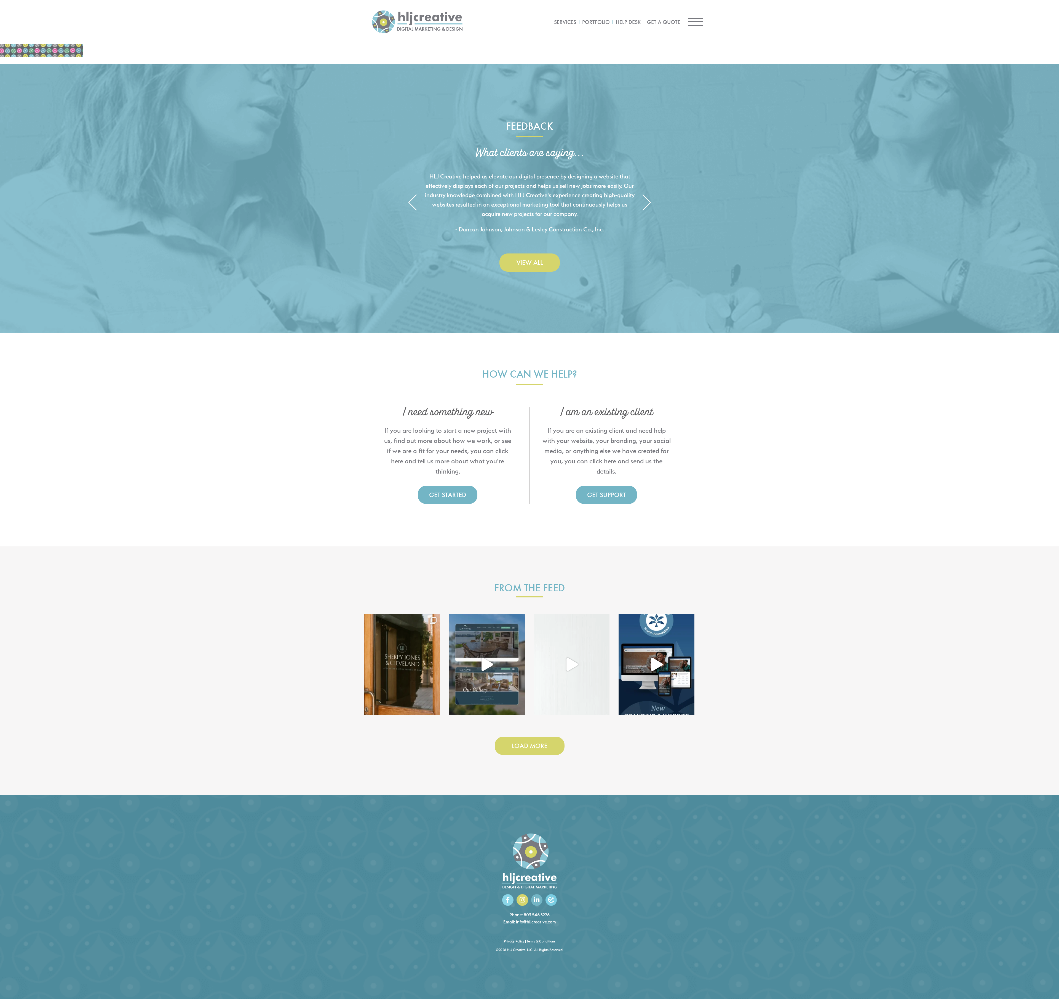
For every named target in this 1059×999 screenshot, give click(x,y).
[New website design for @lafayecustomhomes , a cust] (487, 664)
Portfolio (596, 22)
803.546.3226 (537, 914)
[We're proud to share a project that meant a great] (656, 664)
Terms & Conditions (541, 941)
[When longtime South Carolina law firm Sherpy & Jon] (402, 664)
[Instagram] (522, 899)
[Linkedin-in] (536, 899)
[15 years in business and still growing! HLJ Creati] (571, 664)
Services (565, 22)
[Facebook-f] (508, 899)
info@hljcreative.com (536, 922)
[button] (412, 202)
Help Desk (628, 22)
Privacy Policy (514, 941)
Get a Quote (663, 22)
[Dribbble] (551, 899)
